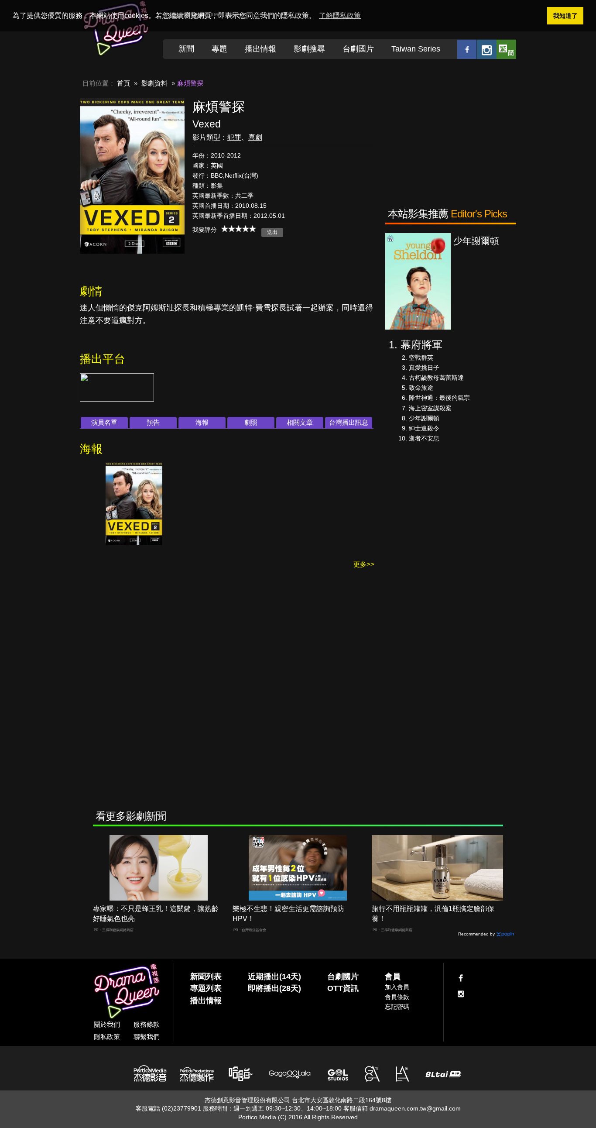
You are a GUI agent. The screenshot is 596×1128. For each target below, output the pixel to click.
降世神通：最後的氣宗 (439, 397)
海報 (202, 422)
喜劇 (255, 137)
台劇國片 (358, 49)
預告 (153, 422)
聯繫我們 (147, 1036)
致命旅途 (421, 387)
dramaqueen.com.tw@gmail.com (415, 1108)
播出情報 (260, 49)
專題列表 (206, 988)
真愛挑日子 (424, 367)
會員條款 (397, 997)
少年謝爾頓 (424, 418)
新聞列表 (206, 976)
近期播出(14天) (274, 976)
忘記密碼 (397, 1006)
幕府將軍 (421, 345)
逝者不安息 (424, 438)
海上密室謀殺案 (430, 408)
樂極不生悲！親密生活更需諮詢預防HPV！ (288, 913)
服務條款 (147, 1024)
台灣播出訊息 (348, 422)
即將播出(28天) (274, 988)
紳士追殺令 (424, 428)
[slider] (238, 228)
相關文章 (300, 422)
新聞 (186, 49)
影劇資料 (154, 83)
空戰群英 (421, 357)
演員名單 (104, 422)
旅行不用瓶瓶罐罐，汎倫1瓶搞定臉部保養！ (433, 913)
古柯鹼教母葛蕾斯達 (436, 377)
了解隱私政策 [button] (340, 15)
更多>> (363, 564)
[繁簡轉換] (506, 49)
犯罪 (234, 137)
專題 (219, 49)
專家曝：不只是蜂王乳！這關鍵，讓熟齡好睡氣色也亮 (156, 913)
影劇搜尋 (309, 49)
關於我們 (107, 1024)
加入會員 (397, 987)
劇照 (250, 422)
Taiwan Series (415, 49)
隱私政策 (107, 1036)
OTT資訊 (343, 988)
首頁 (123, 83)
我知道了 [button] (565, 15)
